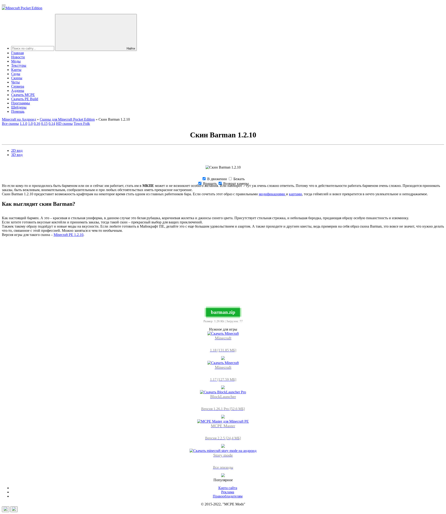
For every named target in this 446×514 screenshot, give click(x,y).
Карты (16, 70)
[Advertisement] (223, 273)
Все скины (10, 124)
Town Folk (82, 124)
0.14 (52, 124)
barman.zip (223, 312)
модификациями (272, 194)
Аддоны (17, 91)
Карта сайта (227, 488)
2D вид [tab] (17, 151)
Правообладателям (228, 496)
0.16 (37, 124)
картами (295, 194)
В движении (216, 179)
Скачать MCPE (23, 95)
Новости (18, 57)
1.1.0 (23, 124)
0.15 (44, 124)
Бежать (239, 179)
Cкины (16, 78)
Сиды (15, 74)
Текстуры (18, 65)
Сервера (17, 86)
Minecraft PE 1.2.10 (68, 235)
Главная (17, 53)
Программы (20, 103)
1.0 (30, 124)
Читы (15, 82)
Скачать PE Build (24, 99)
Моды (16, 61)
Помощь (17, 111)
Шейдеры (18, 107)
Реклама (227, 492)
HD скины (64, 124)
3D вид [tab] (17, 155)
